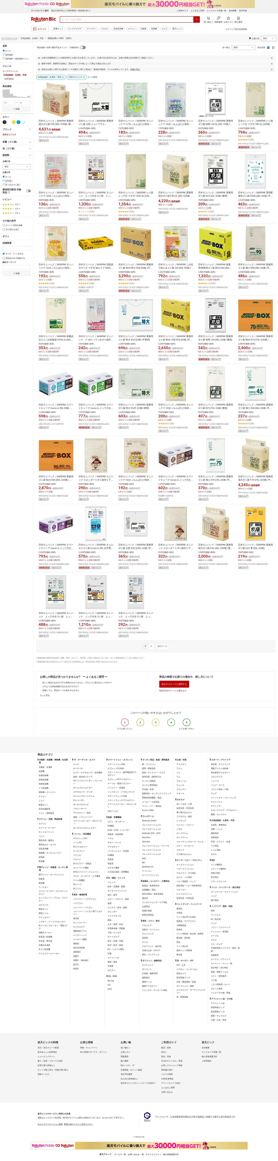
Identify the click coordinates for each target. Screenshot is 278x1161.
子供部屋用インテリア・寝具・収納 (225, 949)
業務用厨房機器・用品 (151, 798)
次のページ (162, 646)
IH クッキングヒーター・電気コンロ (53, 927)
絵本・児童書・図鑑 (116, 886)
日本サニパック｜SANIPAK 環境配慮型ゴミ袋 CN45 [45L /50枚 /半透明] (255, 196)
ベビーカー (181, 890)
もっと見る (45, 695)
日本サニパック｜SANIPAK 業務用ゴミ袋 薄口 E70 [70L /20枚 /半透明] (215, 479)
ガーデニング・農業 (185, 986)
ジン (178, 772)
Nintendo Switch (149, 821)
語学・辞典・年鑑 (115, 941)
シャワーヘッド (80, 935)
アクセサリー (113, 847)
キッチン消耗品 (149, 781)
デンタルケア (79, 927)
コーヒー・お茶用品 (150, 802)
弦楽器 (110, 859)
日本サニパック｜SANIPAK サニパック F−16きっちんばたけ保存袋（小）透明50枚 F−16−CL (56, 196)
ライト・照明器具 (46, 813)
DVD (110, 989)
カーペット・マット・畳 (221, 963)
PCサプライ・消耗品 (82, 863)
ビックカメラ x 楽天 (40, 10)
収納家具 (215, 955)
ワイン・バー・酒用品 (151, 806)
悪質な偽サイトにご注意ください (78, 1124)
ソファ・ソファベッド (220, 927)
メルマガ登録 (167, 1074)
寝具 (213, 911)
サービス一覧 (120, 1154)
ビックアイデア (75, 29)
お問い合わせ (167, 1092)
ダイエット (147, 969)
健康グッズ (147, 982)
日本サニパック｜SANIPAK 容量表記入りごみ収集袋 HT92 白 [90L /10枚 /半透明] (56, 339)
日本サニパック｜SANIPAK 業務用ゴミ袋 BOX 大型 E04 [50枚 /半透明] (175, 339)
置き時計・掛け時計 (219, 968)
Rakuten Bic (43, 19)
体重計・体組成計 (81, 960)
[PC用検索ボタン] (196, 19)
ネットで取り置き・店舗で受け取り (53, 1070)
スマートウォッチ (218, 881)
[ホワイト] (9, 122)
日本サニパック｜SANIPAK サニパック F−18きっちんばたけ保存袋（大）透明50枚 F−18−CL (175, 124)
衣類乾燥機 (43, 780)
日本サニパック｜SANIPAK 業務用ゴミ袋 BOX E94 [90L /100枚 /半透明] (56, 479)
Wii (143, 862)
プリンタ (77, 855)
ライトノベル (113, 958)
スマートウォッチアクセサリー (121, 800)
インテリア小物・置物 (220, 993)
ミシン (41, 800)
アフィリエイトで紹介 (171, 1083)
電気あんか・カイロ (47, 844)
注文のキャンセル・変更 (171, 1061)
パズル (179, 829)
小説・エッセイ (114, 932)
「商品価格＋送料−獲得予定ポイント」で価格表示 (57, 47)
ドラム (110, 838)
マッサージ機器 (80, 939)
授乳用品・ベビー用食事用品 (189, 885)
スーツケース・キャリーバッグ (224, 892)
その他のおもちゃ (184, 854)
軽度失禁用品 (148, 915)
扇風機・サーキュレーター (50, 853)
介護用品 (146, 906)
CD (109, 985)
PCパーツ (77, 884)
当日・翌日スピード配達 (48, 1048)
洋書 (109, 953)
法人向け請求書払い (129, 1079)
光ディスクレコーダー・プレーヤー (87, 782)
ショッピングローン (46, 1056)
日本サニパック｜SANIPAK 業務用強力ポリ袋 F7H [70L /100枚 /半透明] (255, 479)
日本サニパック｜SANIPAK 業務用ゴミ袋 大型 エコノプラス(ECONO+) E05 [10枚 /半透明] (96, 124)
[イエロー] (14, 122)
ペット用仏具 (182, 946)
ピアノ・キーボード (116, 822)
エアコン (132, 29)
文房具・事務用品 (218, 825)
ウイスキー (181, 764)
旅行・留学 (112, 895)
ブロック (180, 850)
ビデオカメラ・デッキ (83, 792)
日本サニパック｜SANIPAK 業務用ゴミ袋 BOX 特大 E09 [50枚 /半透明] (135, 268)
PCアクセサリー (80, 847)
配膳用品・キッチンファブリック (156, 793)
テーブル (215, 936)
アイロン (42, 796)
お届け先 (6, 161)
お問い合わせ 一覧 (136, 1154)
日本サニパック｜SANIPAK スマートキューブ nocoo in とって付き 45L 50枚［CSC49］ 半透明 (56, 548)
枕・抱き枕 (216, 919)
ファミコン (147, 871)
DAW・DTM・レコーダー (119, 830)
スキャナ (77, 859)
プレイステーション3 (151, 850)
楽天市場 (243, 10)
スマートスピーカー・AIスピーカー (87, 822)
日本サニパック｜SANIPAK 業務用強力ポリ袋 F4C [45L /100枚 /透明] (215, 548)
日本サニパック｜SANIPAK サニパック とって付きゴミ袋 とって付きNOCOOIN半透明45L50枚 (96, 196)
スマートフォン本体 (116, 764)
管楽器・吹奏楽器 (115, 834)
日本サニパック (9, 134)
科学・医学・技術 (115, 945)
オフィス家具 (216, 988)
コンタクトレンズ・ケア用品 (154, 902)
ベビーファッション (185, 869)
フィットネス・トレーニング (223, 798)
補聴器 (76, 943)
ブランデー (181, 789)
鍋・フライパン (149, 764)
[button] (4, 93)
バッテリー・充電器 (116, 788)
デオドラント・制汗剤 (151, 946)
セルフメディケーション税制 (50, 1124)
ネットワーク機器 (81, 868)
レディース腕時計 (218, 869)
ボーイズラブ (113, 937)
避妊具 (145, 898)
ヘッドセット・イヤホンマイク (121, 792)
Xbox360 (146, 842)
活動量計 (77, 952)
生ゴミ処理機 (44, 949)
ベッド (214, 923)
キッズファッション (185, 865)
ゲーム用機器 (79, 880)
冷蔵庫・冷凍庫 (45, 767)
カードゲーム (182, 833)
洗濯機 (154, 29)
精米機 (41, 883)
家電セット (58, 29)
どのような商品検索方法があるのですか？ (60, 686)
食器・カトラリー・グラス (153, 772)
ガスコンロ (43, 905)
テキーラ (180, 793)
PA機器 (111, 826)
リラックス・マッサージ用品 (154, 990)
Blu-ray (111, 981)
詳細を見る (135, 69)
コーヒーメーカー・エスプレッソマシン (53, 892)
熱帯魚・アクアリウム (186, 921)
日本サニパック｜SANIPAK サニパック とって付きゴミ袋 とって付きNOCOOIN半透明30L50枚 (96, 616)
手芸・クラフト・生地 (220, 842)
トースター (43, 887)
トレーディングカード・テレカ (190, 842)
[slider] (2, 97)
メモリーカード (80, 809)
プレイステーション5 (151, 825)
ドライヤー (91, 29)
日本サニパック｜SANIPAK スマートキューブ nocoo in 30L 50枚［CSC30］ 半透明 (56, 408)
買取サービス (43, 1074)
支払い (164, 1052)
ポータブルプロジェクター (84, 828)
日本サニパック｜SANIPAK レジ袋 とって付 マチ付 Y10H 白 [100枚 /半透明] (135, 196)
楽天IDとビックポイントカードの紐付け (138, 1083)
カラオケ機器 (113, 868)
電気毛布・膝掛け (46, 840)
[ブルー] (18, 122)
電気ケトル (43, 913)
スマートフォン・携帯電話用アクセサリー (122, 773)
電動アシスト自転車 (219, 768)
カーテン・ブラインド (220, 959)
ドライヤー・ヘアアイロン (84, 899)
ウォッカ (180, 785)
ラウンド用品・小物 (219, 789)
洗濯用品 (215, 837)
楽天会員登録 (241, 29)
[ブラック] (4, 122)
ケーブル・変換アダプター (119, 783)
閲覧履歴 (124, 1056)
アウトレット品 (217, 1003)
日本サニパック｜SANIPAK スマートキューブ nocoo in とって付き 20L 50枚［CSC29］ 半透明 (175, 479)
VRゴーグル (113, 811)
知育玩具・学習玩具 (185, 808)
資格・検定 (112, 962)
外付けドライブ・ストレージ (85, 872)
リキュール (181, 781)
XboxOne (146, 837)
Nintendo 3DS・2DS (151, 833)
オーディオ (78, 768)
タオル (214, 854)
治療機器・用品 (149, 890)
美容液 (145, 938)
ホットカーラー (80, 922)
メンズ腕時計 (216, 865)
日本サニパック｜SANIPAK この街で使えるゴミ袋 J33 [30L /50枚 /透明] (175, 268)
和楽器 (110, 863)
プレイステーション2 (151, 854)
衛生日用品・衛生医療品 (152, 894)
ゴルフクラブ (216, 777)
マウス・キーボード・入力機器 (86, 876)
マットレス (216, 915)
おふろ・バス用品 (184, 877)
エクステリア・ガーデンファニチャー (190, 991)
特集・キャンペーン (88, 1048)
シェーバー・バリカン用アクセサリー (87, 912)
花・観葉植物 (182, 997)
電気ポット (43, 909)
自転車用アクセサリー (220, 772)
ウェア (214, 793)
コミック (111, 882)
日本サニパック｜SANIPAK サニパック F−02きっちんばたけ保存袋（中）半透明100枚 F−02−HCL (135, 479)
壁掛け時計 (216, 873)
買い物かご (125, 1048)
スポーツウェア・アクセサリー (224, 810)
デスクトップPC (80, 838)
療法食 (179, 955)
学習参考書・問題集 (116, 928)
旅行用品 (215, 900)
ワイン (179, 768)
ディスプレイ (79, 851)
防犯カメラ (181, 973)
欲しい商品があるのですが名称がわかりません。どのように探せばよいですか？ (77, 683)
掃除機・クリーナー (47, 792)
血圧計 (76, 964)
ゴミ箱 (214, 980)
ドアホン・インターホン (187, 969)
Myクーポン (126, 1065)
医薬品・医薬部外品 (150, 885)
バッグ (214, 896)
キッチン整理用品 (150, 785)
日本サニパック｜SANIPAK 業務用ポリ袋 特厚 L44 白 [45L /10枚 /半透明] (215, 124)
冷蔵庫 (143, 29)
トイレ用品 (216, 850)
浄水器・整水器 (45, 941)
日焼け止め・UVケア (151, 950)
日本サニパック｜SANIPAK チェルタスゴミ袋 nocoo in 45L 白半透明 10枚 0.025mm (96, 548)
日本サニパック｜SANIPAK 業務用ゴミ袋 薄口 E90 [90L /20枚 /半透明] (255, 268)
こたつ (41, 836)
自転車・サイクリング (220, 764)
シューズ (215, 781)
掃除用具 (215, 833)
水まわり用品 (148, 810)
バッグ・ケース (217, 785)
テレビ (164, 29)
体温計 (76, 969)
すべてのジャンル (9, 38)
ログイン (229, 29)
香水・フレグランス (150, 955)
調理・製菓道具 (149, 768)
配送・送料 (166, 1048)
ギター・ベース (114, 842)
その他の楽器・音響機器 (118, 872)
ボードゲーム (182, 837)
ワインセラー (44, 917)
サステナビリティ (153, 1154)
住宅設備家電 (44, 809)
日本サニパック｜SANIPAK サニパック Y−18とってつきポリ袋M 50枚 (96, 339)
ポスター (111, 970)
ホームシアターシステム (83, 796)
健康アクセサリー (150, 986)
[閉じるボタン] (272, 58)
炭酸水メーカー (45, 932)
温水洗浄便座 (79, 948)
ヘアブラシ (78, 903)
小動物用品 (181, 925)
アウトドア (216, 806)
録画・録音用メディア (83, 777)
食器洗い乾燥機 (45, 937)
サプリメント (148, 965)
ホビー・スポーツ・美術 (118, 899)
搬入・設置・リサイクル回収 (50, 1061)
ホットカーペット (46, 832)
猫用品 (179, 908)
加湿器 (41, 857)
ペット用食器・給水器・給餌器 (190, 934)
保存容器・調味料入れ (151, 777)
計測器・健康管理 (150, 973)
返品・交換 (166, 1056)
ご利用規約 (206, 1061)
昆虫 (178, 942)
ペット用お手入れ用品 (186, 917)
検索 (18, 109)
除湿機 (41, 861)
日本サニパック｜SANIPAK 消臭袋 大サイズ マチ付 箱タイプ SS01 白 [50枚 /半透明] (96, 268)
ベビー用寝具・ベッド (186, 881)
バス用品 (215, 846)
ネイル (145, 942)
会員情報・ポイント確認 (131, 1070)
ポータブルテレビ (81, 804)
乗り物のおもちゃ (184, 812)
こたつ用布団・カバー (220, 984)
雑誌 (109, 920)
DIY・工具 (180, 965)
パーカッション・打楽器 (118, 851)
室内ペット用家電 (184, 950)
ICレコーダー (79, 800)
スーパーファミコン (150, 875)
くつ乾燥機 (43, 788)
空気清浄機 (118, 29)
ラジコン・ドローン (185, 825)
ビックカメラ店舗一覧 (216, 10)
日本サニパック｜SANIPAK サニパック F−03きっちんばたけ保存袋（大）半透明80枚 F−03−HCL (175, 408)
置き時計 (215, 877)
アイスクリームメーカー (49, 953)
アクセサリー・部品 (82, 813)
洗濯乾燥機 (43, 775)
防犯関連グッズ (217, 1007)
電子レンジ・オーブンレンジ (51, 875)
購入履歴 (124, 1061)
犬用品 (179, 913)
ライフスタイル (114, 916)
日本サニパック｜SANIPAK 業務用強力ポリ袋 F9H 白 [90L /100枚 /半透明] (175, 196)
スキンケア (147, 925)
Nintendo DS (147, 867)
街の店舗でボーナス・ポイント (93, 1052)
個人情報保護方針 (209, 1056)
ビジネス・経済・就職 (117, 907)
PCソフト (77, 889)
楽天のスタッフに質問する (174, 684)
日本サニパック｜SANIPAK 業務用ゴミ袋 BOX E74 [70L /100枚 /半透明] (255, 339)
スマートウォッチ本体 (117, 796)
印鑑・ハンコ (216, 829)
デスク (214, 940)
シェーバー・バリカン (83, 907)
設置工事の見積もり (46, 1065)
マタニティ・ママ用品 (186, 873)
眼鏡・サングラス (218, 814)
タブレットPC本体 (116, 768)
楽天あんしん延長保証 (47, 1052)
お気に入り (125, 1052)
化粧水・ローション (150, 929)
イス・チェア (216, 944)
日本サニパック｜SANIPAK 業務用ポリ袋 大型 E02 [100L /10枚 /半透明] (135, 548)
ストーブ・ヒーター (47, 828)
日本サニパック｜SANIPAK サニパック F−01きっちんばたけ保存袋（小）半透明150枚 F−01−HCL (56, 268)
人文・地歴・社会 (115, 924)
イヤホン (105, 29)
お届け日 (6, 172)
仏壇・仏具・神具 (218, 1020)
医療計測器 (147, 911)
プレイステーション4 (151, 829)
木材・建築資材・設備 (186, 982)
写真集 (110, 966)
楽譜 (109, 903)
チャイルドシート (184, 894)
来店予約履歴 (126, 1074)
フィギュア (181, 821)
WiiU (144, 858)
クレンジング (148, 934)
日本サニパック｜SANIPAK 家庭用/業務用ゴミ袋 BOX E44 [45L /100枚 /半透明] (214, 268)
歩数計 (76, 956)
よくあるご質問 (197, 10)
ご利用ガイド (182, 10)
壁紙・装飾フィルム (219, 972)
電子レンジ (177, 29)
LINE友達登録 (167, 1079)
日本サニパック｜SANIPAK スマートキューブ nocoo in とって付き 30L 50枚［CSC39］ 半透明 (96, 408)
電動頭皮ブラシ (80, 931)
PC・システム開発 (116, 949)
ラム (178, 777)
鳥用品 (179, 929)
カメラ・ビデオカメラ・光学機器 (87, 772)
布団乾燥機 (43, 784)
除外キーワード (9, 262)
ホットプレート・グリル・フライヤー (53, 899)
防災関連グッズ (183, 978)
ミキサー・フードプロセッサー (52, 922)
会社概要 (232, 10)
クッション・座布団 (219, 932)
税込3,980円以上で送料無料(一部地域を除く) (70, 10)
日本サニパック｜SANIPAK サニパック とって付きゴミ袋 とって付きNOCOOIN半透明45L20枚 (56, 616)
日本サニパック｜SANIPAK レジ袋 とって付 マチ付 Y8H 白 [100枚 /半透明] (255, 124)
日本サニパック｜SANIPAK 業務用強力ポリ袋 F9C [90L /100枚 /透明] (56, 124)
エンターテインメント (117, 891)
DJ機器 (111, 855)
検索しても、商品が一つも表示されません (60, 690)
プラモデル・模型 (184, 816)
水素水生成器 (44, 945)
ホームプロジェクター (83, 788)
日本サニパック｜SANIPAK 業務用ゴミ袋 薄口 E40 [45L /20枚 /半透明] (255, 408)
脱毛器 (76, 918)
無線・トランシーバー (83, 817)
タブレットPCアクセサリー (120, 779)
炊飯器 (41, 879)
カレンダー (112, 912)
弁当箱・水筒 (148, 789)
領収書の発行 (167, 1070)
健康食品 (146, 978)
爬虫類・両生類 (183, 938)
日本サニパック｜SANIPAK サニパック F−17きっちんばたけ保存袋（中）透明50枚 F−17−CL (135, 124)
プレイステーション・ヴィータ (155, 846)
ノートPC (77, 842)
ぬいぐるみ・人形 (184, 804)
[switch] (28, 191)
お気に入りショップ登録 (171, 1065)
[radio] (4, 51)
